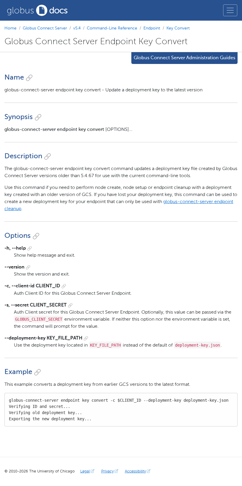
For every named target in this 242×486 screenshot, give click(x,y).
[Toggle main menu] (230, 10)
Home (10, 28)
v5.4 (77, 28)
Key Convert (178, 28)
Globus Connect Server (45, 28)
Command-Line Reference (112, 28)
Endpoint (151, 28)
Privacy (107, 471)
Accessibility (135, 471)
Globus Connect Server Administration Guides (184, 58)
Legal (85, 471)
